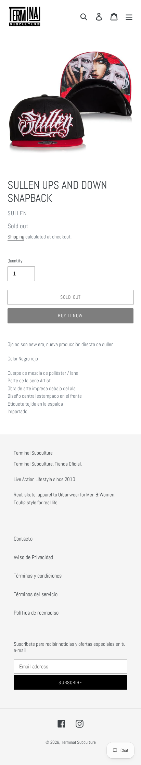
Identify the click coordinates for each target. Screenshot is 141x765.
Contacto (23, 538)
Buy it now (70, 315)
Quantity (15, 261)
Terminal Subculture (78, 742)
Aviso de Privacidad (33, 557)
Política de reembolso (36, 612)
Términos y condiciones (38, 575)
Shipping (16, 236)
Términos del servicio (35, 594)
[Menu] (129, 16)
